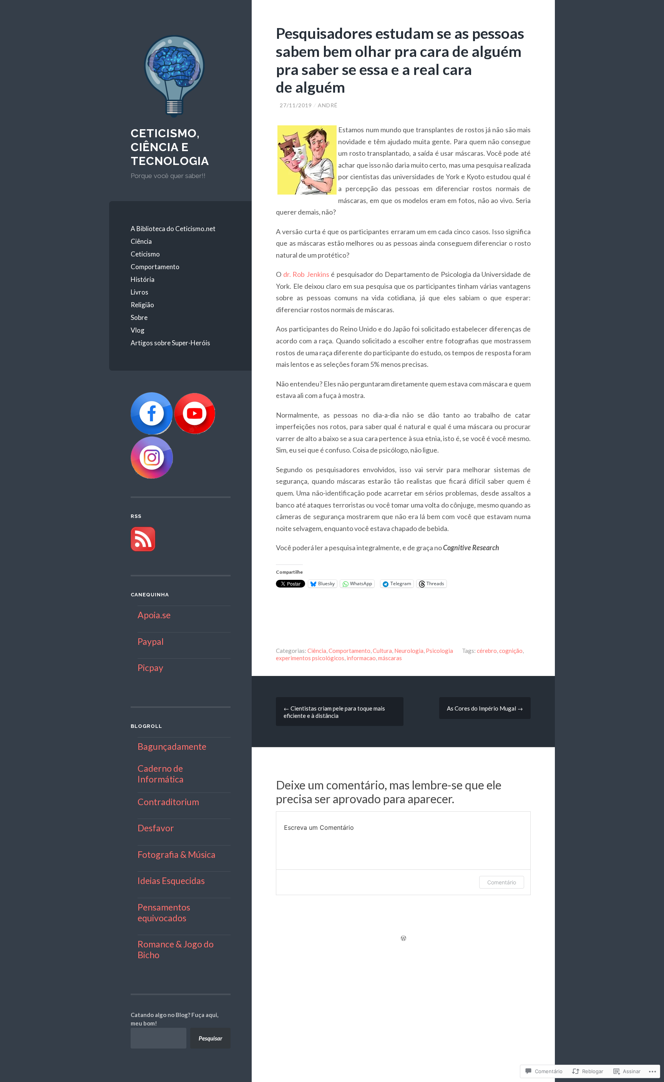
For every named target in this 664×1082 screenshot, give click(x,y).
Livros (139, 292)
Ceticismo (145, 254)
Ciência (141, 241)
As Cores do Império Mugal (485, 708)
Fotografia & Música (177, 854)
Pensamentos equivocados (164, 912)
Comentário (501, 882)
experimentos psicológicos (310, 657)
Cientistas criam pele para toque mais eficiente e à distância (334, 712)
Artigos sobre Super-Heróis (170, 343)
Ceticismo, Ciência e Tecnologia (170, 147)
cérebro (487, 650)
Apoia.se (154, 614)
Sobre (139, 317)
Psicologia (439, 650)
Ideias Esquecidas (171, 880)
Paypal (151, 641)
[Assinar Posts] (143, 549)
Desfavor (156, 827)
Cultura (382, 650)
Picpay (150, 667)
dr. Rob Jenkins (306, 274)
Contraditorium (168, 801)
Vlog (137, 330)
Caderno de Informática (161, 773)
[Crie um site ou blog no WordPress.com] (403, 939)
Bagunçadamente (172, 746)
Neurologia (408, 650)
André (328, 105)
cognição (511, 650)
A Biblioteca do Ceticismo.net (173, 229)
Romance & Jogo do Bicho (176, 949)
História (142, 279)
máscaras (390, 657)
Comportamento (155, 267)
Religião (142, 305)
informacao (361, 657)
